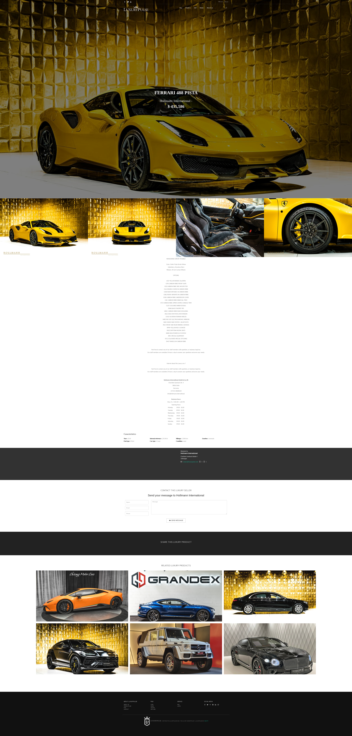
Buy (181, 8)
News (202, 8)
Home (152, 706)
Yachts (153, 707)
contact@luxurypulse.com (190, 462)
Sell (195, 8)
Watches (153, 709)
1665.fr (206, 721)
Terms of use (127, 706)
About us (210, 8)
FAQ (125, 707)
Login (227, 1)
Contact (126, 709)
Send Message (177, 520)
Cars (152, 704)
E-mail (221, 1)
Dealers (188, 8)
